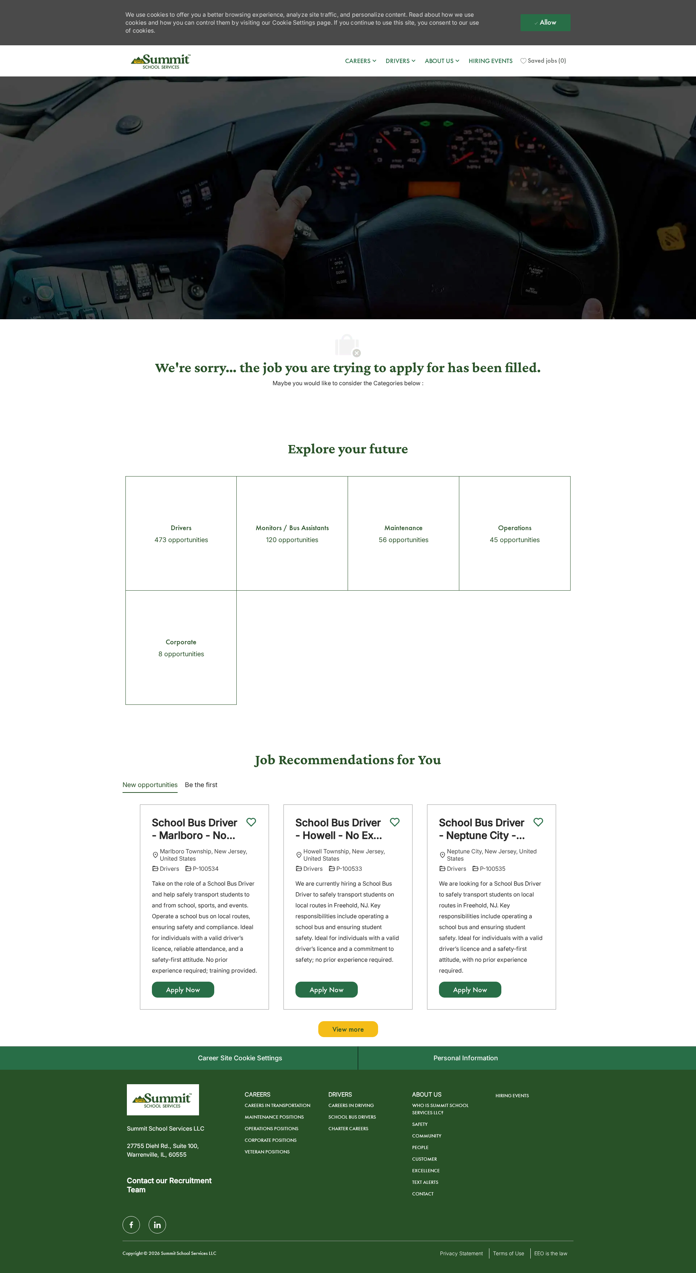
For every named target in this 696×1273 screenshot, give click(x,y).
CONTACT (423, 1194)
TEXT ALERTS (425, 1182)
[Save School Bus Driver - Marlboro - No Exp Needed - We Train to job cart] (251, 822)
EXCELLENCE (426, 1171)
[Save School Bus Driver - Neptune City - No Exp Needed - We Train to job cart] (538, 822)
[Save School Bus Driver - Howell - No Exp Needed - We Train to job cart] (395, 822)
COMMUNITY (427, 1136)
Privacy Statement (461, 1253)
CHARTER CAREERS (348, 1129)
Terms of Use (508, 1253)
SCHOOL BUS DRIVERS (352, 1117)
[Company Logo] (161, 60)
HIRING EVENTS (491, 61)
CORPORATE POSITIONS (271, 1140)
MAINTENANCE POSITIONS (274, 1117)
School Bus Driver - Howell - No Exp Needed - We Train (340, 829)
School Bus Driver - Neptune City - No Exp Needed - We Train (482, 829)
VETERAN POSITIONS (267, 1152)
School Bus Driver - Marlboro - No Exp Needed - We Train (194, 829)
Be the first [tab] (201, 785)
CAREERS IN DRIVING (351, 1105)
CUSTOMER (424, 1159)
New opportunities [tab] (150, 785)
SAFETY (420, 1124)
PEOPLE (420, 1147)
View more (348, 1029)
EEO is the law (550, 1253)
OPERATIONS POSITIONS (271, 1129)
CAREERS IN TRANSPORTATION (277, 1105)
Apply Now (183, 989)
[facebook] (131, 1225)
